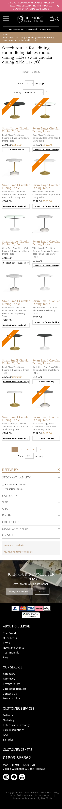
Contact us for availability (46, 149)
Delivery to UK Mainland (23, 29)
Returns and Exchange (16, 725)
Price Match (47, 29)
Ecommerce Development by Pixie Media (32, 798)
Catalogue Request (14, 688)
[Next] (47, 449)
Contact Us (10, 693)
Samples (8, 739)
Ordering (8, 720)
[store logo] (30, 19)
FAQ (5, 734)
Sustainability (11, 698)
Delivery (8, 715)
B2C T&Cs (9, 679)
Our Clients (10, 638)
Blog (6, 657)
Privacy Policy (11, 684)
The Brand (9, 633)
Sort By (17, 92)
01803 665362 (17, 758)
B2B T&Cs (9, 674)
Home (6, 34)
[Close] (58, 5)
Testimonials (11, 652)
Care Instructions (13, 730)
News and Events (13, 647)
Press (6, 643)
